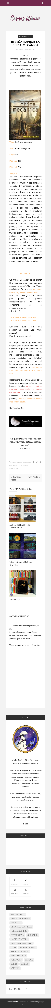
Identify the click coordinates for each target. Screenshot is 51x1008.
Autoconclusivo (25, 36)
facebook (14, 884)
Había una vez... (19, 939)
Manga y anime (27, 947)
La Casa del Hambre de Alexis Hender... (19, 526)
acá (30, 295)
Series (14, 964)
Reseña (29, 960)
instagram (14, 894)
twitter (25, 884)
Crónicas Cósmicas (21, 927)
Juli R (21, 49)
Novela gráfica (19, 951)
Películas (16, 960)
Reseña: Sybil (15, 599)
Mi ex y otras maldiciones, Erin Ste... (21, 563)
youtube (25, 894)
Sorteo (25, 964)
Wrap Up (15, 968)
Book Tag (16, 923)
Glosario (32, 935)
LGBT (13, 947)
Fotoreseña (17, 935)
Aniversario (18, 914)
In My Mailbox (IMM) (21, 943)
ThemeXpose (23, 1001)
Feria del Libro (19, 931)
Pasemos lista (18, 956)
